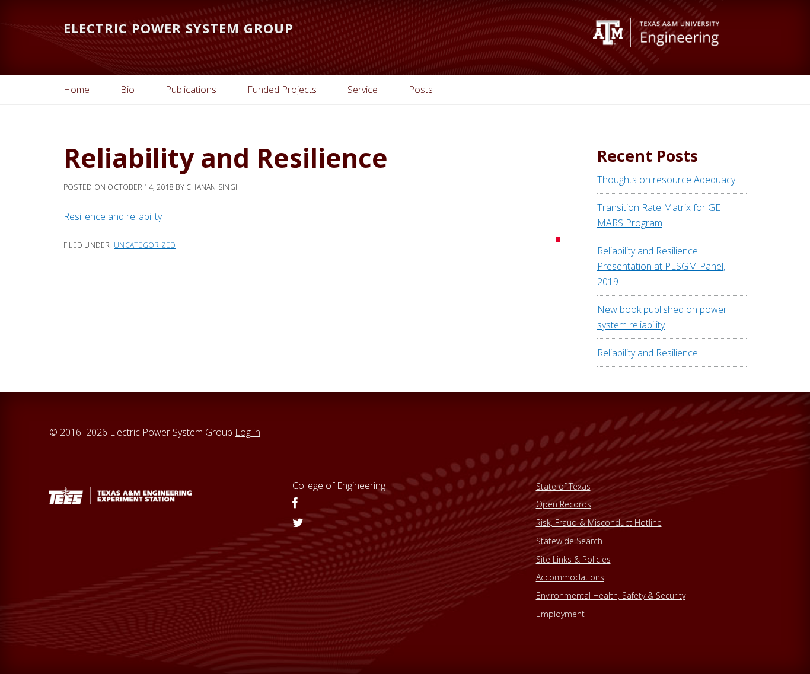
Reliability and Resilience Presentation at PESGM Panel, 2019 (661, 266)
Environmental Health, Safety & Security (610, 595)
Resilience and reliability (112, 216)
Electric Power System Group (178, 28)
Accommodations (570, 577)
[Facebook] (295, 503)
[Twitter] (298, 523)
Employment (560, 613)
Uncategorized (145, 245)
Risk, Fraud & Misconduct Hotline (599, 522)
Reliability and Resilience (647, 352)
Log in (247, 432)
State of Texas (563, 486)
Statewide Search (569, 541)
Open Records (563, 504)
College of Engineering (338, 485)
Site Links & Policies (573, 559)
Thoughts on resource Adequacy (666, 179)
